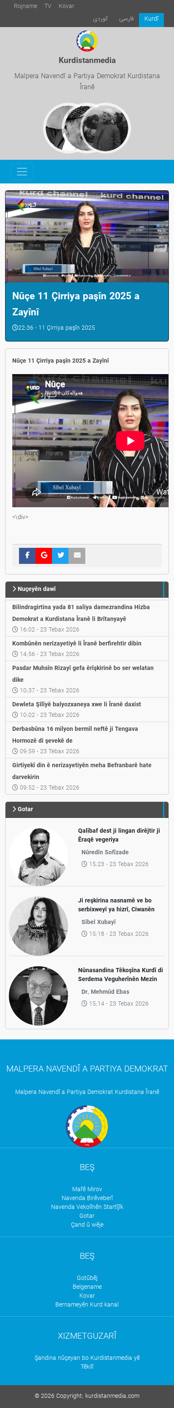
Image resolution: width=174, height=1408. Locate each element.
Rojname (25, 6)
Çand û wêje (87, 1225)
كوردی (100, 18)
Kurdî (151, 19)
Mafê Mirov (87, 1189)
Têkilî (87, 1367)
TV (48, 6)
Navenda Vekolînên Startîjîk (87, 1207)
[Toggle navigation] (22, 171)
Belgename (87, 1287)
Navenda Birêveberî (87, 1198)
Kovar (66, 6)
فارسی (126, 18)
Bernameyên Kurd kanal (87, 1305)
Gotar (87, 1216)
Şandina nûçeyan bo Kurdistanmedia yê (87, 1358)
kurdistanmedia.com (112, 1396)
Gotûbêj (87, 1278)
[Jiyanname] (105, 128)
